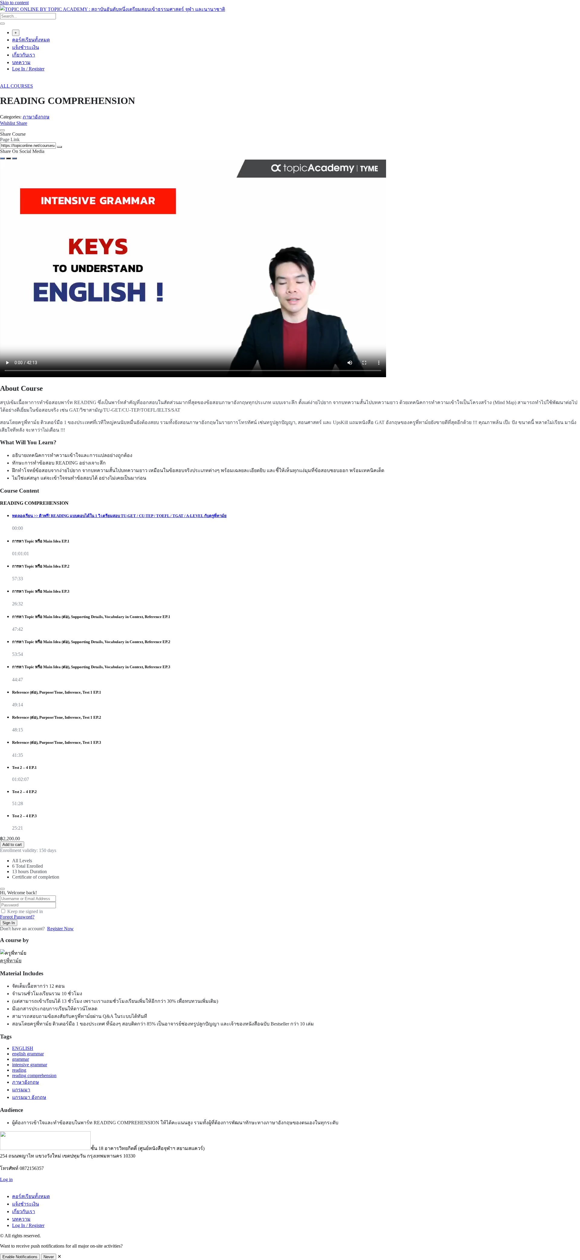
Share (21, 123)
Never (49, 1257)
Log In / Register (28, 68)
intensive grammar (29, 1064)
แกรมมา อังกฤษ (29, 1097)
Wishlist (8, 123)
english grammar (28, 1053)
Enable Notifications (19, 1257)
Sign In (8, 923)
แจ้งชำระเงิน (25, 47)
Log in (6, 1179)
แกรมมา (21, 1089)
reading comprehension (34, 1075)
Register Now (60, 928)
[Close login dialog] (2, 889)
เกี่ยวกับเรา (23, 54)
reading (19, 1070)
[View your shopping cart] (3, 80)
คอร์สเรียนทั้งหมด (31, 39)
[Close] (2, 130)
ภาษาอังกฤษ (36, 116)
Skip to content (14, 2)
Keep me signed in (25, 911)
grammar (20, 1059)
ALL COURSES (16, 86)
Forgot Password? (17, 916)
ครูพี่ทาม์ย (10, 960)
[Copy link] (59, 147)
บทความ (21, 62)
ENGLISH (22, 1048)
